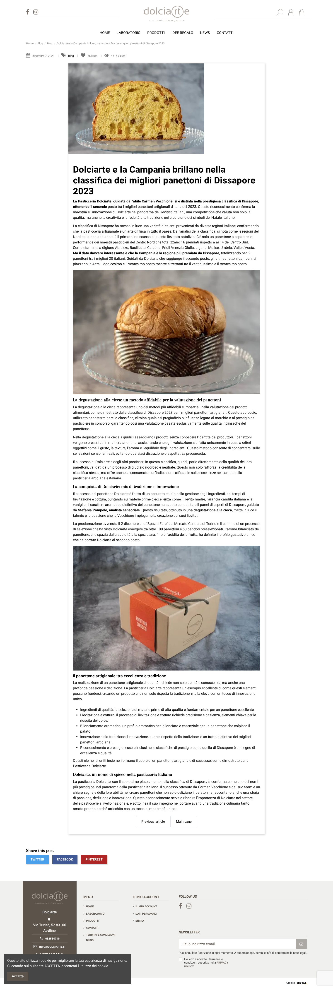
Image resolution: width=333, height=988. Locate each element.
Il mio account (146, 906)
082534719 (52, 938)
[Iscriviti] (301, 944)
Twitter (37, 859)
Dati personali (146, 913)
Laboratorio (95, 913)
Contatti (92, 927)
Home (90, 906)
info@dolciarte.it (52, 946)
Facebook (65, 859)
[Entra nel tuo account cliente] (290, 12)
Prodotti (92, 920)
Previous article (153, 822)
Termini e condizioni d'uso (100, 937)
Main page (184, 822)
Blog (71, 56)
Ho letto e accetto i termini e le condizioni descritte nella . (206, 962)
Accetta (18, 976)
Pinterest (94, 859)
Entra (139, 920)
